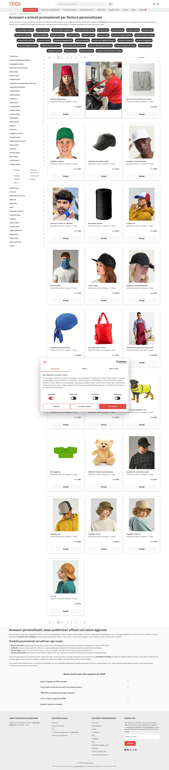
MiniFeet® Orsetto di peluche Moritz (100, 472)
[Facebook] (125, 750)
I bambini (16, 179)
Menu (12, 207)
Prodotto (13, 219)
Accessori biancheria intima (85, 30)
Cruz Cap (53, 596)
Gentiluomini (34, 176)
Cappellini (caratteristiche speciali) (23, 83)
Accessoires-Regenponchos (63, 40)
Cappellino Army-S (94, 534)
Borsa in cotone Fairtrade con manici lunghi (138, 99)
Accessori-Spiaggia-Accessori (27, 46)
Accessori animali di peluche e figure (109, 51)
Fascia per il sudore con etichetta (61, 223)
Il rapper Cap (130, 223)
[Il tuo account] (154, 4)
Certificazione (15, 95)
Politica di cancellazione (59, 735)
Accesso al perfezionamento (20, 60)
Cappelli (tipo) (15, 79)
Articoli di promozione (34, 171)
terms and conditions (134, 727)
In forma (13, 192)
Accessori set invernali (22, 35)
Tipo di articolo (15, 242)
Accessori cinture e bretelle (144, 35)
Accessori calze (103, 30)
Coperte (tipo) (15, 110)
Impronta (55, 723)
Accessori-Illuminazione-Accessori (100, 46)
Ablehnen (56, 406)
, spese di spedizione (79, 766)
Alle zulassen (112, 406)
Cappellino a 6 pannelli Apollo (136, 161)
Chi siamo (95, 723)
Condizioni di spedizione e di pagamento (65, 732)
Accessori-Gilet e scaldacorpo (62, 30)
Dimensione (14, 118)
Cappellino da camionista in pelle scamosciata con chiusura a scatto (137, 472)
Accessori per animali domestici (74, 46)
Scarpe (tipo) (14, 223)
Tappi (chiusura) (16, 230)
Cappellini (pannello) (17, 87)
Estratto (13, 126)
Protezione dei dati (58, 726)
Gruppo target (15, 164)
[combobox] (81, 4)
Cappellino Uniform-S (133, 534)
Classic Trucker (93, 285)
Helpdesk (95, 748)
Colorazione (14, 102)
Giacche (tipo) (15, 153)
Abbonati (130, 743)
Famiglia (16, 176)
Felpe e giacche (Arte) (18, 141)
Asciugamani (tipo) (17, 64)
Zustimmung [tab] (55, 368)
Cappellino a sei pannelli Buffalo (137, 285)
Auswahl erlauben (84, 406)
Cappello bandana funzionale (60, 348)
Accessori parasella (82, 40)
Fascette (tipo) (15, 137)
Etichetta (13, 129)
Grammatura (14, 160)
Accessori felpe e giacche (24, 30)
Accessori (16, 170)
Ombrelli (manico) (16, 211)
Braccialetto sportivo (95, 223)
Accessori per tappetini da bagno (103, 40)
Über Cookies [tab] (114, 368)
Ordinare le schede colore (100, 745)
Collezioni (13, 99)
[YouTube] (128, 750)
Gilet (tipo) (14, 156)
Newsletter (95, 739)
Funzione (13, 149)
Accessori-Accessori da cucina (125, 46)
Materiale (13, 203)
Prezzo (12, 246)
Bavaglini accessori (57, 35)
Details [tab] (84, 368)
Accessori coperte (145, 46)
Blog (93, 735)
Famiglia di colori (16, 133)
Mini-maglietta (55, 472)
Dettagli (65, 114)
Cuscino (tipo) (15, 114)
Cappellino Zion (55, 534)
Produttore (14, 56)
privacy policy (148, 727)
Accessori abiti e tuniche (26, 40)
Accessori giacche (43, 30)
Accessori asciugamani (143, 40)
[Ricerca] (110, 4)
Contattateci (96, 732)
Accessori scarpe (73, 35)
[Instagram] (130, 750)
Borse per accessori (86, 51)
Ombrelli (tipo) (15, 215)
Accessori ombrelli (44, 40)
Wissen (94, 729)
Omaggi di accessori (54, 51)
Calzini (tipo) (14, 75)
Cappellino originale (57, 161)
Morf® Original (55, 285)
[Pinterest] (136, 750)
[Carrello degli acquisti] (158, 4)
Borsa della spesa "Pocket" (97, 348)
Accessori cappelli (88, 35)
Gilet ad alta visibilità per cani (136, 410)
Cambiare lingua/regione (100, 755)
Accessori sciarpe (117, 30)
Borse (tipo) (14, 72)
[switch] (73, 398)
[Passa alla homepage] (15, 4)
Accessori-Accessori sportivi (50, 46)
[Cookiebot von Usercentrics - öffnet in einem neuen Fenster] (117, 362)
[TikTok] (133, 750)
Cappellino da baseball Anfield (98, 161)
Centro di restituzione (99, 751)
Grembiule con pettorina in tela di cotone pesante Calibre (140, 348)
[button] (84, 681)
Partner (32, 179)
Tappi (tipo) (14, 234)
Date (93, 742)
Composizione (15, 106)
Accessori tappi (147, 30)
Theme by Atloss (88, 763)
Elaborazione (14, 122)
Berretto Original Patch (58, 99)
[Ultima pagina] (85, 57)
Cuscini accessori (70, 51)
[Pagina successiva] (80, 57)
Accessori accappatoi (125, 40)
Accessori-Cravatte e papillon (122, 35)
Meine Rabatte (96, 726)
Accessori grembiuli (40, 35)
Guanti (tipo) (14, 188)
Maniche (13, 200)
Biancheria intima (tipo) (18, 68)
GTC (53, 729)
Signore (16, 182)
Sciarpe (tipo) (14, 226)
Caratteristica (15, 91)
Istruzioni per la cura (17, 196)
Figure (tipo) (14, 145)
